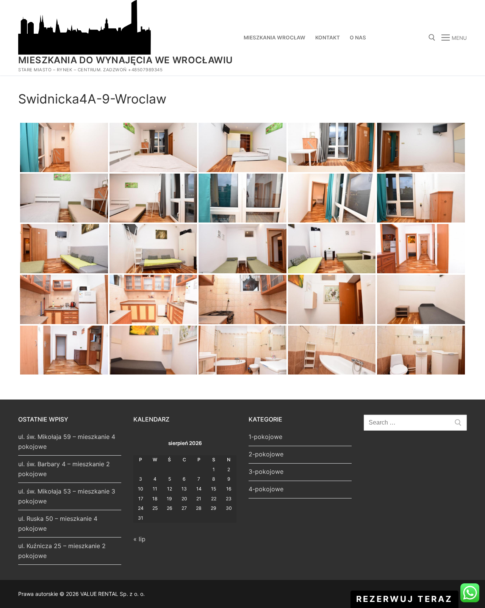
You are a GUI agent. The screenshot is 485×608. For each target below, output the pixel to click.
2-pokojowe (266, 454)
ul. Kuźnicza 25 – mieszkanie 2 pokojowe (62, 550)
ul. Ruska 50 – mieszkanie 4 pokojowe (57, 523)
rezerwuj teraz (404, 599)
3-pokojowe (266, 471)
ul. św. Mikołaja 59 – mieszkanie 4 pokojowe (66, 441)
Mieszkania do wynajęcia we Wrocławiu (125, 60)
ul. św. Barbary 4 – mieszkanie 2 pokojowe (64, 469)
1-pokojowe (265, 436)
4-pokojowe (266, 489)
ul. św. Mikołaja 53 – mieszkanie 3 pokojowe (66, 496)
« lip (139, 539)
